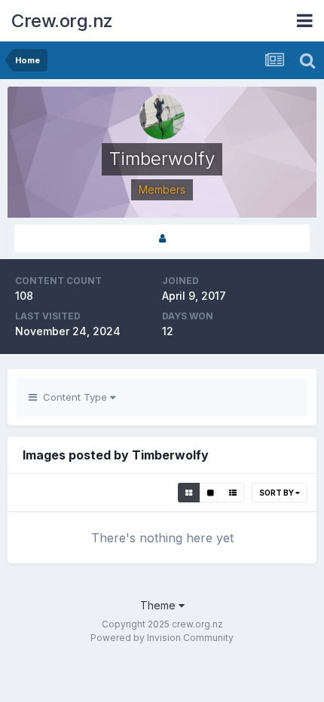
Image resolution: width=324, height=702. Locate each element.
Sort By (277, 492)
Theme (159, 605)
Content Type (73, 397)
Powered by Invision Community (162, 637)
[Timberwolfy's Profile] (162, 238)
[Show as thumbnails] (189, 492)
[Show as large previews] (211, 492)
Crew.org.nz (62, 21)
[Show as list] (233, 492)
